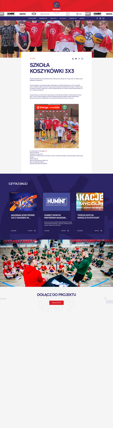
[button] (53, 18)
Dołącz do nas (56, 302)
